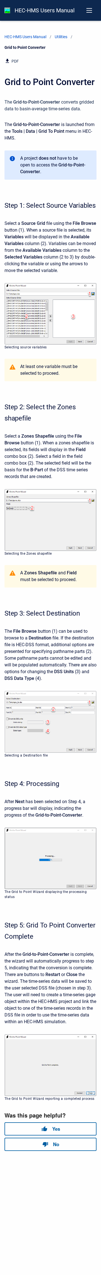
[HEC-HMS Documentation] (7, 10)
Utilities (61, 37)
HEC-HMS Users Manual (45, 10)
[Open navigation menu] (89, 10)
